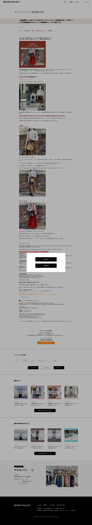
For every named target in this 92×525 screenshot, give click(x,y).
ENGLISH (46, 259)
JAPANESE (46, 265)
